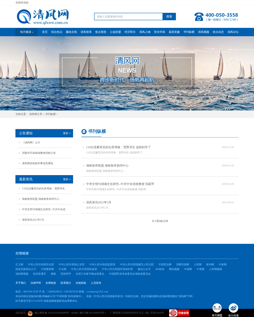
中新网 (222, 264)
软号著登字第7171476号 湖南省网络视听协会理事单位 (46, 301)
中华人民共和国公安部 (72, 264)
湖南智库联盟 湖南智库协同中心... (41, 199)
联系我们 (66, 283)
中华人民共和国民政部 (84, 269)
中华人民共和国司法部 (41, 264)
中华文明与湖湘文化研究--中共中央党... (45, 209)
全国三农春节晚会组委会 (90, 273)
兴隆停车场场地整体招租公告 (39, 153)
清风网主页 (35, 114)
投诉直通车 (39, 273)
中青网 (200, 269)
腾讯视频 (174, 269)
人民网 (198, 264)
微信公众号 (144, 269)
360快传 (159, 269)
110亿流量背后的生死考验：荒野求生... (44, 188)
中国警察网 (47, 269)
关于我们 (20, 283)
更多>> (67, 133)
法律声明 (35, 283)
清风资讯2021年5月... (34, 219)
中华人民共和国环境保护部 (117, 269)
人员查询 (96, 283)
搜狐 (53, 273)
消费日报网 (182, 264)
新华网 (210, 264)
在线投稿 (81, 283)
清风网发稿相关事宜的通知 (37, 163)
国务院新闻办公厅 (25, 269)
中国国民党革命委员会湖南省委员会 (130, 273)
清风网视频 (21, 273)
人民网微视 (215, 269)
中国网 (188, 269)
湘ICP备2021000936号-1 (92, 312)
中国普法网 (164, 264)
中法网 (62, 269)
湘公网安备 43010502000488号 (51, 312)
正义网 (19, 264)
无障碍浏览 (21, 2)
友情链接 (51, 283)
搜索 (169, 16)
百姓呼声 (66, 273)
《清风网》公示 (31, 142)
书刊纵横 (50, 114)
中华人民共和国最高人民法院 (137, 264)
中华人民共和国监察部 (102, 264)
